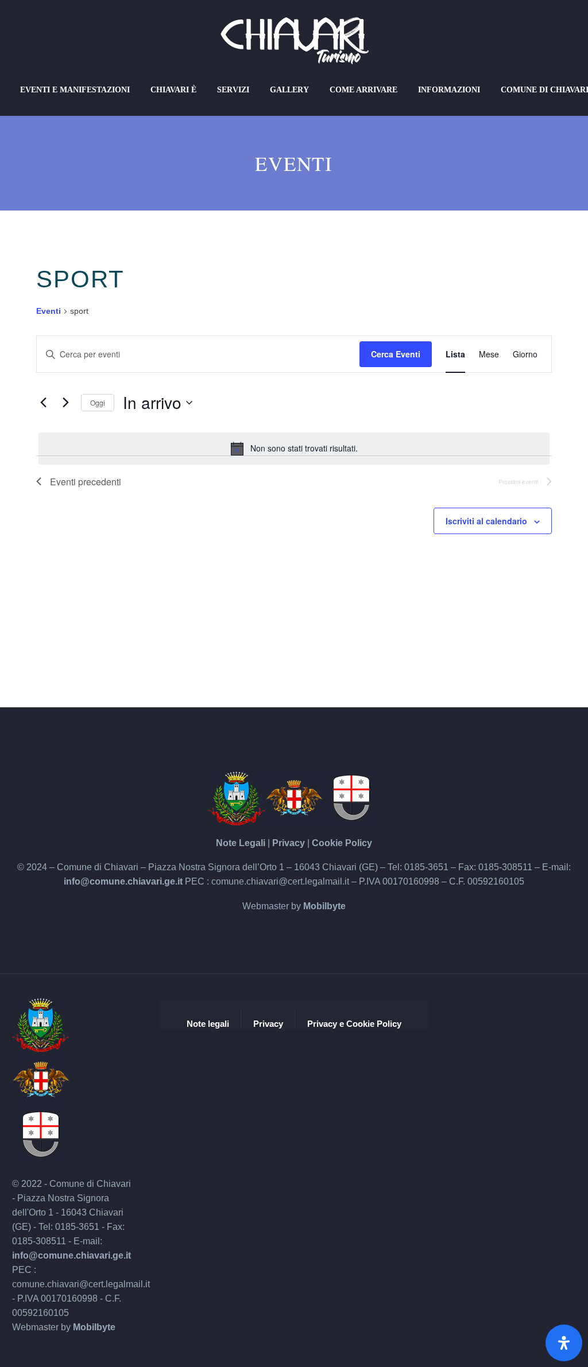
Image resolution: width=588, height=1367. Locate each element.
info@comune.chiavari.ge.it (123, 881)
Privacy (288, 843)
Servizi (233, 89)
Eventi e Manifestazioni (75, 89)
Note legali (208, 1024)
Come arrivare (363, 89)
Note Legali (240, 843)
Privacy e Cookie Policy (354, 1024)
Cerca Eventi (395, 354)
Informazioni (449, 89)
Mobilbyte (324, 906)
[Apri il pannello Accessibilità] (564, 1343)
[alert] (294, 449)
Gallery (289, 89)
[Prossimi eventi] (65, 403)
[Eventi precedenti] (43, 403)
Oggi (97, 402)
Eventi (48, 311)
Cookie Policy (342, 843)
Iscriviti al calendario (486, 521)
